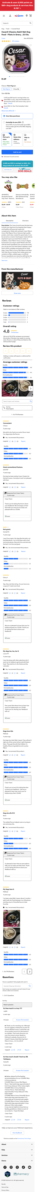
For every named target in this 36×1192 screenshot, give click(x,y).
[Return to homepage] (19, 15)
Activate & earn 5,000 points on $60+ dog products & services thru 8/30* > (17, 5)
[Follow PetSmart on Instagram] (11, 1167)
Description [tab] (9, 221)
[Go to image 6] (17, 76)
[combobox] (17, 23)
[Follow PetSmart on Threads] (17, 1167)
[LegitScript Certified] (7, 1174)
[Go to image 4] (14, 76)
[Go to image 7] (18, 76)
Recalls (3, 1184)
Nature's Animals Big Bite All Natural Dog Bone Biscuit (22, 196)
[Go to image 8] (20, 76)
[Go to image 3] (12, 76)
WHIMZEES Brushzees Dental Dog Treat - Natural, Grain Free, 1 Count (8, 196)
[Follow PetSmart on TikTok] (23, 1167)
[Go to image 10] (23, 76)
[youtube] (29, 1167)
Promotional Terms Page (24, 1138)
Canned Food (15, 29)
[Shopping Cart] (30, 15)
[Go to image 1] (9, 76)
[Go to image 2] (11, 76)
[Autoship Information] (22, 122)
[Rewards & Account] (10, 16)
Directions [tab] (25, 221)
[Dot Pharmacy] (21, 1174)
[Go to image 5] (15, 76)
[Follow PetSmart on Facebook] (5, 1167)
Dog (3, 29)
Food (7, 29)
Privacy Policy (5, 1190)
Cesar (3, 38)
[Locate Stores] (27, 16)
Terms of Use (5, 1187)
